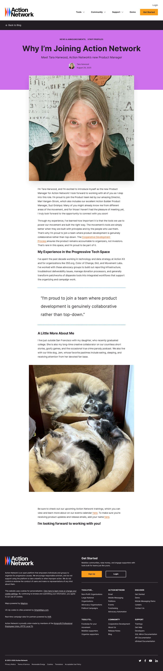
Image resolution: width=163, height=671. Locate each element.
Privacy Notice (10, 664)
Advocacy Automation (117, 611)
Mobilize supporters (90, 631)
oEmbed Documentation (145, 641)
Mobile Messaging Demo (145, 601)
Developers (139, 631)
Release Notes (114, 631)
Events (111, 604)
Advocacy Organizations (92, 604)
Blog (110, 634)
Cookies (50, 664)
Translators (59, 664)
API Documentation (143, 638)
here (95, 513)
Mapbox (24, 603)
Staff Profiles (95, 39)
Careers (138, 604)
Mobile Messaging (115, 598)
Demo (133, 12)
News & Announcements (73, 39)
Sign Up (91, 574)
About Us (112, 627)
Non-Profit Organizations (92, 594)
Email (110, 594)
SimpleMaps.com (41, 610)
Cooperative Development (119, 624)
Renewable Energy (38, 664)
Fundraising (113, 608)
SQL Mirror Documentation (146, 634)
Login (155, 5)
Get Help (138, 627)
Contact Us (139, 608)
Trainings (138, 624)
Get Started (149, 12)
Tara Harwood (83, 64)
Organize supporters (90, 634)
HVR (49, 616)
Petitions (111, 601)
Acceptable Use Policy (73, 664)
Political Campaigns (90, 608)
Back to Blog (13, 25)
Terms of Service (24, 664)
